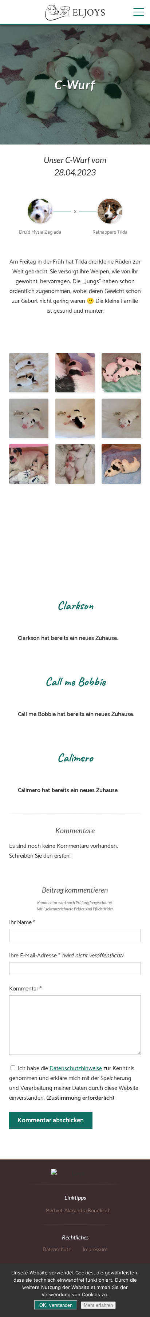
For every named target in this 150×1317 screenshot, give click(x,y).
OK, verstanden (55, 1305)
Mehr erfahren (98, 1305)
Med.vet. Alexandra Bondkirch (78, 1210)
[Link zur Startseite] (75, 13)
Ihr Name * (22, 923)
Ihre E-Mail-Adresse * (66, 956)
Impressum (95, 1249)
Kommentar (25, 989)
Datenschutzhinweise (76, 1068)
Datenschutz (57, 1249)
